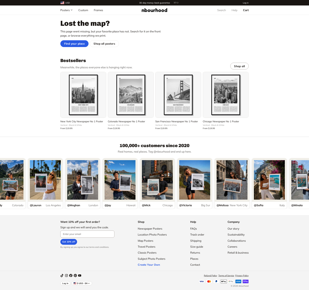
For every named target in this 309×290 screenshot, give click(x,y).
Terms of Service (226, 275)
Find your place (74, 43)
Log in (245, 2)
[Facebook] (70, 275)
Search (221, 10)
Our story (233, 228)
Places (194, 258)
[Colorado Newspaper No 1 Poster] (131, 95)
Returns (195, 252)
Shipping (195, 240)
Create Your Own (149, 264)
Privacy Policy (242, 275)
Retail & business (238, 252)
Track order (197, 234)
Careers (232, 246)
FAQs (193, 228)
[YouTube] (79, 275)
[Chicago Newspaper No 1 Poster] (226, 95)
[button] (83, 113)
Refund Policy (210, 275)
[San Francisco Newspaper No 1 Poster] (178, 95)
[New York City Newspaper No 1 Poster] (83, 95)
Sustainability (236, 234)
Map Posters (145, 240)
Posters (65, 10)
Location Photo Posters (152, 234)
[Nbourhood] (154, 10)
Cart (246, 10)
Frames (98, 10)
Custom (83, 10)
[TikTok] (62, 275)
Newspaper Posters (150, 228)
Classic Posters (147, 252)
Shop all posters (104, 43)
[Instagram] (66, 275)
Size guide (196, 246)
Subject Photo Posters (151, 258)
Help (234, 10)
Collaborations (237, 240)
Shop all (239, 66)
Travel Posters (146, 246)
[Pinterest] (75, 275)
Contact (195, 264)
